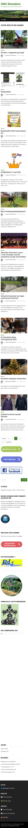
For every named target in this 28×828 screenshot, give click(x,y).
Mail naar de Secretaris (9, 813)
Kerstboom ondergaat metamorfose (13, 379)
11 (2, 442)
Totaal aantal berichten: (7, 769)
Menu (4, 19)
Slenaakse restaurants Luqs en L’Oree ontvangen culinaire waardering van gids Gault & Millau (13, 255)
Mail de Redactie (7, 797)
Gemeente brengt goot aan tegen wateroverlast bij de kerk (12, 297)
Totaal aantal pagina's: (7, 772)
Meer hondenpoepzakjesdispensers (13, 211)
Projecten (3, 751)
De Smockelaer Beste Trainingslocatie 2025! (9, 338)
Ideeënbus (5, 817)
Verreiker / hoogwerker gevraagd (12, 53)
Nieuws (2, 50)
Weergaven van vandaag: (7, 761)
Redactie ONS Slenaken (11, 55)
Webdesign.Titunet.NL (9, 788)
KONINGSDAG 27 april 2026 (11, 172)
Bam (18, 825)
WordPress (12, 825)
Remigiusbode (6, 92)
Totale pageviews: (6, 767)
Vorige (4, 438)
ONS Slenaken (11, 4)
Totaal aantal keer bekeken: (8, 764)
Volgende (8, 442)
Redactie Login (7, 801)
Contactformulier (7, 809)
